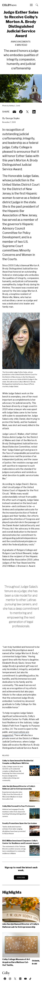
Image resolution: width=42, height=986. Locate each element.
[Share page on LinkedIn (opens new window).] (34, 111)
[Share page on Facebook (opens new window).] (20, 111)
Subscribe (21, 877)
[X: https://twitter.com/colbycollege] (27, 111)
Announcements (20, 41)
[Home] (9, 5)
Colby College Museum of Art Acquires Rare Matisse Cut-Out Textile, (21, 962)
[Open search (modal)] (37, 5)
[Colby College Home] (7, 973)
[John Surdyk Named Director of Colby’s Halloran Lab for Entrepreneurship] (21, 909)
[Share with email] (14, 111)
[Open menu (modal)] (31, 5)
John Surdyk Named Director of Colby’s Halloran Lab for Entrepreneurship (20, 925)
